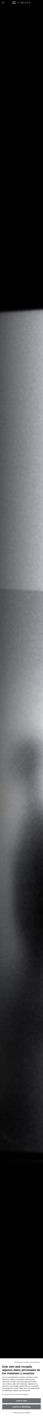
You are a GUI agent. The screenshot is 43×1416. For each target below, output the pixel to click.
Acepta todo (21, 1401)
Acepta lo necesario (21, 1407)
